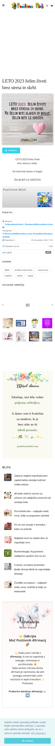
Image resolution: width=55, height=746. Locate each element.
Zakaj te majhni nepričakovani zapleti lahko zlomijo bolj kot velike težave (30, 480)
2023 (7, 270)
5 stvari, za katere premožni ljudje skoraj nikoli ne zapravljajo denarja (32, 569)
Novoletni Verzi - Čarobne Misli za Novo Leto (30, 224)
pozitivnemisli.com (27, 446)
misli (20, 276)
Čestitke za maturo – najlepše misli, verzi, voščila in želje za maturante (30, 587)
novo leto (43, 270)
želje (30, 276)
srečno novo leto (24, 270)
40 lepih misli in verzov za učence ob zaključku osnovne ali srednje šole (32, 497)
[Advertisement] (27, 43)
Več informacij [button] (38, 733)
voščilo (8, 276)
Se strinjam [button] (27, 741)
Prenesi (12, 150)
